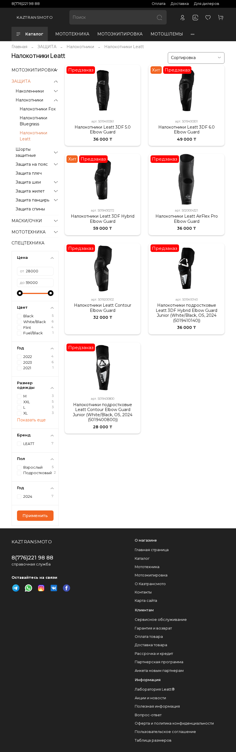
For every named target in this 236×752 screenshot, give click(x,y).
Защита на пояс (32, 164)
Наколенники (30, 91)
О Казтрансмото (150, 584)
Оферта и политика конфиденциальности (174, 723)
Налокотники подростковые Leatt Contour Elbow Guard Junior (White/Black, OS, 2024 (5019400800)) (102, 412)
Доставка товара (151, 645)
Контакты (143, 592)
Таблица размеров (153, 740)
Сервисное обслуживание (161, 619)
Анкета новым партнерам (159, 670)
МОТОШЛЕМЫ (167, 34)
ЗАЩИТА (46, 46)
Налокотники (80, 46)
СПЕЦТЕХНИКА (28, 243)
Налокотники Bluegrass (33, 121)
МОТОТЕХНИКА (72, 34)
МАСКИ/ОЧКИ (27, 220)
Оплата (158, 3)
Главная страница (152, 550)
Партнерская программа (159, 662)
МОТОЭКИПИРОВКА (119, 34)
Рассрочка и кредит (154, 653)
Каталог (34, 34)
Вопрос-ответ (148, 715)
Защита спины (30, 209)
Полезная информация (157, 706)
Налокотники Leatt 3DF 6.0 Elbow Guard (186, 130)
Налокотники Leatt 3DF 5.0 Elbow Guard (103, 130)
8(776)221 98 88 (26, 3)
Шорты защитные (26, 152)
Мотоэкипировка (151, 575)
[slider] (20, 293)
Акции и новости (150, 698)
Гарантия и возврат (153, 628)
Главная (19, 46)
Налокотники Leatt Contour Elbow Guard (102, 308)
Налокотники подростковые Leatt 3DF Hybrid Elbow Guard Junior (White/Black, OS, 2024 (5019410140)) (186, 313)
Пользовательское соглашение (165, 732)
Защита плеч (29, 173)
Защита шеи (28, 182)
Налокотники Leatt (33, 136)
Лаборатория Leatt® (155, 689)
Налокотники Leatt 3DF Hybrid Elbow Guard (102, 219)
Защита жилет (30, 191)
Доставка (180, 3)
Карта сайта (146, 600)
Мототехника (147, 567)
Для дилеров (206, 3)
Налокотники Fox (38, 109)
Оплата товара (149, 636)
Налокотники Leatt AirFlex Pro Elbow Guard (186, 219)
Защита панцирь (32, 200)
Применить (35, 515)
